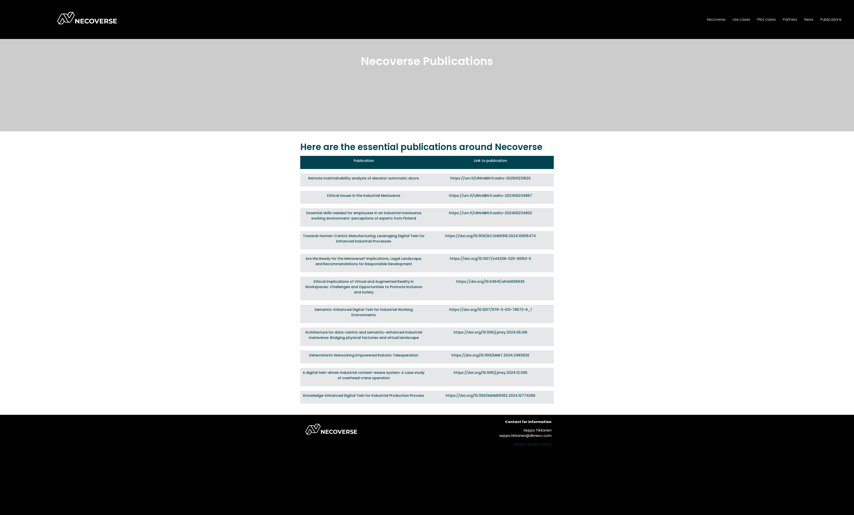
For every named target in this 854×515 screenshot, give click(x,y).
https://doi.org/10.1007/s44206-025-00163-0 (490, 258)
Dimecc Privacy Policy (532, 444)
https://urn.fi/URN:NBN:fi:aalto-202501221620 (490, 178)
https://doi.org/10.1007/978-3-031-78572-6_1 (490, 309)
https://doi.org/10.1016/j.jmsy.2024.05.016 (490, 332)
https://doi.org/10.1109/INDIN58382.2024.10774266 (490, 395)
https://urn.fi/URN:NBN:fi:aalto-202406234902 (490, 213)
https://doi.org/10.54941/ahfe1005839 (490, 281)
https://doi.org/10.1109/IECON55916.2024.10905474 (490, 235)
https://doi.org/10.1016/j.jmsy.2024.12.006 (490, 372)
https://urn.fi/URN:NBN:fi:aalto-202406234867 (490, 195)
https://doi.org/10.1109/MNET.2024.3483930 (490, 355)
